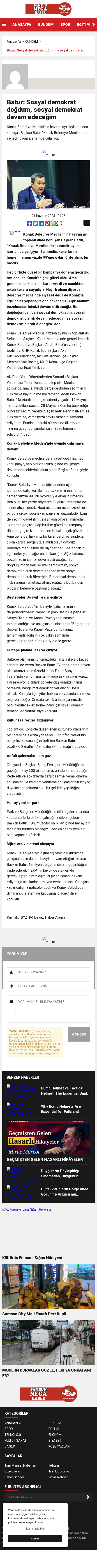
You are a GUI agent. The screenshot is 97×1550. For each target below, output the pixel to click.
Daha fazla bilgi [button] (35, 1528)
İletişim (53, 1465)
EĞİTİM (83, 24)
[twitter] (36, 224)
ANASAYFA (21, 24)
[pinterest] (48, 224)
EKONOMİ (55, 1434)
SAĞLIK (10, 1446)
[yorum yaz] (59, 224)
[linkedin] (42, 224)
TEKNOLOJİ (13, 1434)
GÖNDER (79, 1034)
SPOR (65, 24)
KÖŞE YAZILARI (59, 1446)
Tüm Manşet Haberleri (20, 1465)
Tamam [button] (35, 1538)
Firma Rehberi (58, 1477)
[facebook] (30, 224)
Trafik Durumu (58, 1471)
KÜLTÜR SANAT (16, 1440)
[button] (93, 24)
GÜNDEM (46, 24)
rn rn (47, 151)
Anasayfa (14, 41)
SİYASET (54, 1440)
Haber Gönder (14, 1477)
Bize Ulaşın (12, 1471)
